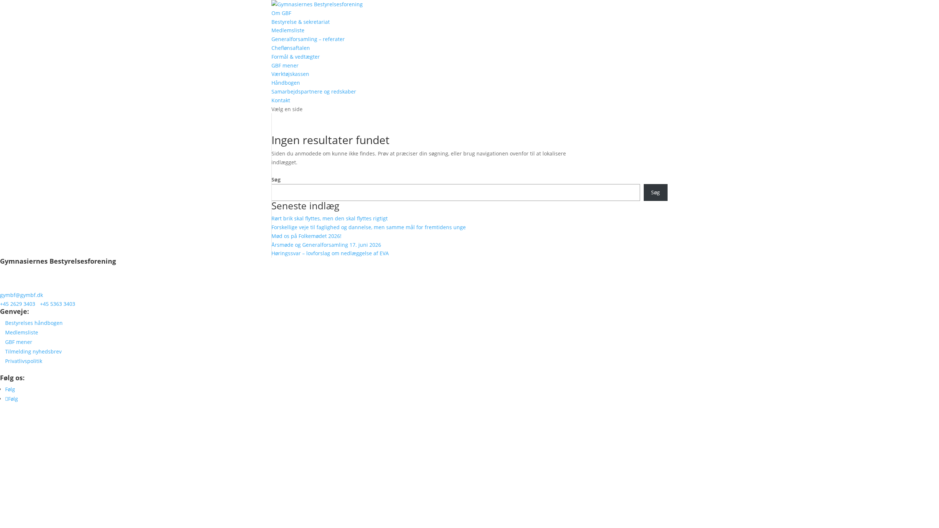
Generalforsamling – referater (308, 39)
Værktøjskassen (290, 73)
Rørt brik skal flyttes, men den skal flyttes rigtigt (329, 218)
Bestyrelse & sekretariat (300, 21)
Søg (276, 179)
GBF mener (285, 65)
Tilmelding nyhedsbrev (33, 351)
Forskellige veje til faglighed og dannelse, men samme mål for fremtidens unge (369, 227)
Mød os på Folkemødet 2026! (306, 235)
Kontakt (280, 100)
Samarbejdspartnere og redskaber (313, 91)
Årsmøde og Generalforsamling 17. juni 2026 (326, 244)
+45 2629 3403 (17, 303)
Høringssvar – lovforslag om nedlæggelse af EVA (330, 253)
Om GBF (281, 13)
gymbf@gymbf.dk (21, 295)
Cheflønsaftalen (290, 47)
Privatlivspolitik (23, 361)
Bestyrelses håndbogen (34, 322)
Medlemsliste (287, 30)
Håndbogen (285, 82)
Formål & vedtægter (295, 56)
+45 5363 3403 (57, 303)
